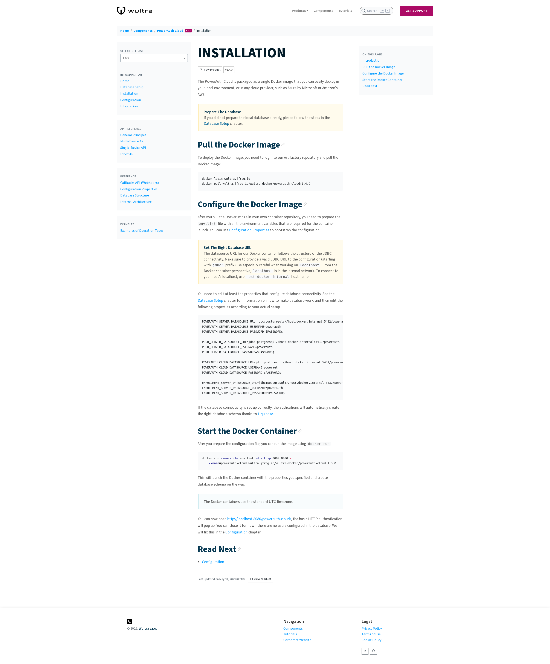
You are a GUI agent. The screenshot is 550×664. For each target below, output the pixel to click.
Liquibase (265, 414)
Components (323, 10)
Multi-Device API (132, 141)
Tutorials (345, 10)
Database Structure (134, 195)
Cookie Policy (371, 640)
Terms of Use (371, 634)
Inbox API (127, 154)
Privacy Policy (372, 628)
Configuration (130, 100)
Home (124, 31)
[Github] (373, 651)
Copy (336, 176)
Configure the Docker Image (383, 73)
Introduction (371, 60)
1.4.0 (126, 58)
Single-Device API (133, 147)
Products (299, 10)
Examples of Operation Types (141, 230)
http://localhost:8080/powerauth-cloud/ (259, 519)
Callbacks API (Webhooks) (139, 182)
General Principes (133, 135)
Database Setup (132, 87)
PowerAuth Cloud (170, 31)
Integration (129, 106)
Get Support (416, 10)
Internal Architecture (136, 202)
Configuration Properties (138, 189)
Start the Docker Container (382, 80)
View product (211, 70)
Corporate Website (297, 640)
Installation (129, 93)
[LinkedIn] (365, 651)
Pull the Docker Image (378, 67)
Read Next (369, 86)
